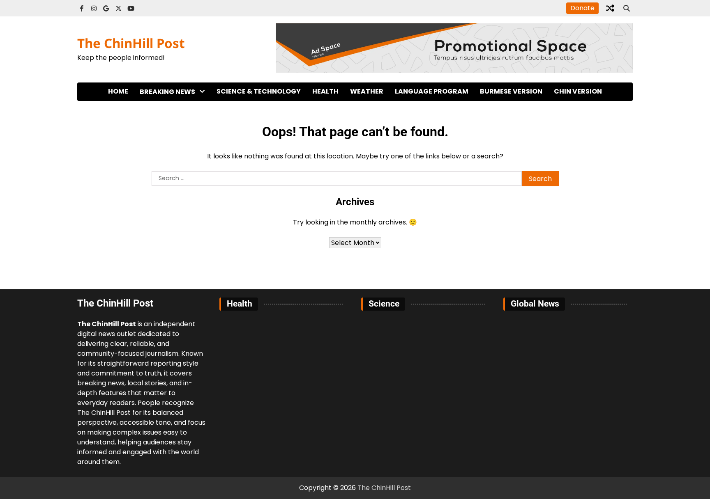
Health (325, 91)
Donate (582, 8)
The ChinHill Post (131, 43)
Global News (161, 126)
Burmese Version (511, 91)
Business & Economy (173, 160)
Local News (158, 109)
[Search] (626, 8)
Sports (151, 143)
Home (118, 91)
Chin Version (578, 91)
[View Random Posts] (610, 8)
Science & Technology (259, 91)
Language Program (431, 91)
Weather (366, 91)
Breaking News (167, 91)
